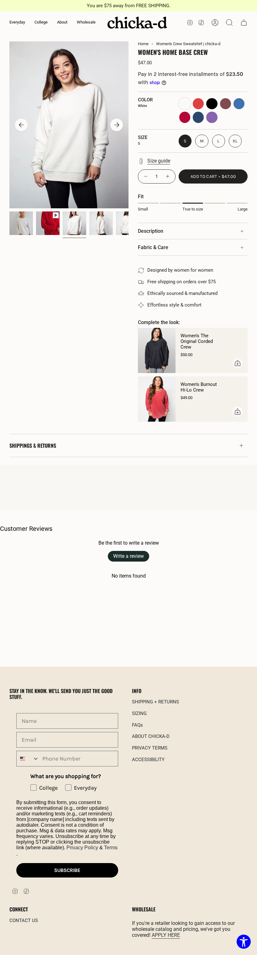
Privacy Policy (82, 847)
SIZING (139, 713)
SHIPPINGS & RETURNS (32, 445)
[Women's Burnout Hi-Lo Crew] (157, 399)
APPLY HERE (166, 935)
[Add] (238, 363)
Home (143, 43)
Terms (111, 847)
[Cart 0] (244, 22)
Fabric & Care (153, 247)
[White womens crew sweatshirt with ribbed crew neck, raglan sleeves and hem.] (74, 223)
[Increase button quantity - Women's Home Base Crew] (168, 176)
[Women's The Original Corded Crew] (157, 350)
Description (150, 231)
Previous (21, 125)
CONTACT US (23, 920)
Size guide (158, 161)
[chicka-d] (137, 23)
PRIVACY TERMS (149, 748)
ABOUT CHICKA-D (151, 736)
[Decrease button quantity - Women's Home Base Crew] (145, 176)
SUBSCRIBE (67, 870)
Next (116, 125)
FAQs (137, 725)
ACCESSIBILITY (148, 759)
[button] (17, 22)
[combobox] (28, 758)
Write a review (128, 556)
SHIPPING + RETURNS (155, 702)
